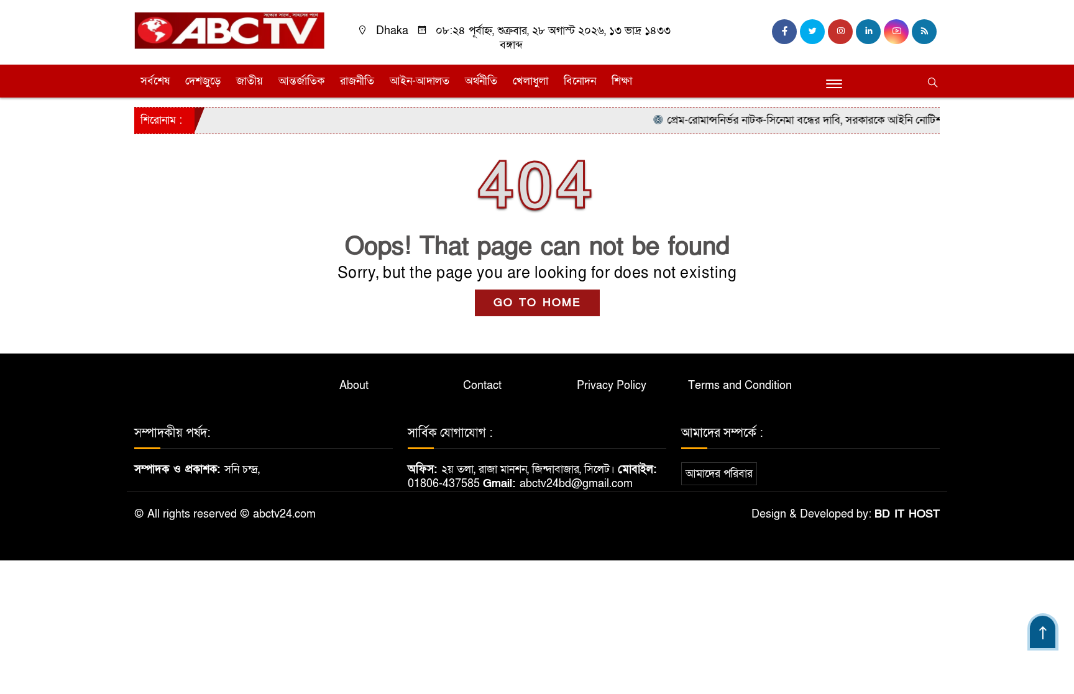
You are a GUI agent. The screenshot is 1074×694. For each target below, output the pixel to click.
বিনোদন (580, 81)
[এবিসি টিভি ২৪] (229, 30)
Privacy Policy (611, 385)
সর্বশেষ (155, 81)
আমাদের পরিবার (719, 474)
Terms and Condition (740, 385)
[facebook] (784, 31)
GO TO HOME (537, 303)
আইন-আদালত (419, 81)
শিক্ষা (622, 81)
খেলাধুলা (530, 81)
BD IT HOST (907, 514)
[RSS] (924, 31)
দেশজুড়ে (203, 81)
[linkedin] (868, 31)
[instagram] (840, 31)
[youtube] (896, 31)
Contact (482, 385)
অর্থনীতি (481, 81)
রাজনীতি (357, 81)
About (354, 385)
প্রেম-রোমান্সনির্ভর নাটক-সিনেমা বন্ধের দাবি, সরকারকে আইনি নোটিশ (793, 120)
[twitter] (812, 31)
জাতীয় (249, 81)
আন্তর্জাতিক (301, 81)
